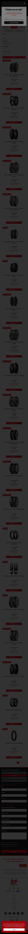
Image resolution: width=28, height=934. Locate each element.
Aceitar (14, 929)
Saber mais (20, 926)
